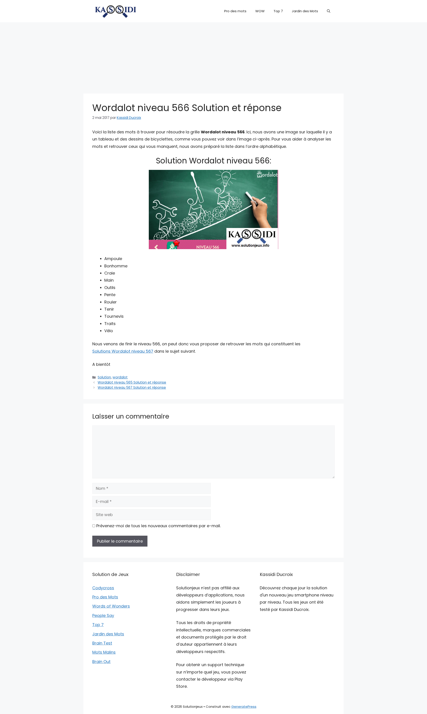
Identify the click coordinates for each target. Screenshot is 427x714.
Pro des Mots (105, 597)
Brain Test (102, 643)
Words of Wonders (111, 606)
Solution (104, 377)
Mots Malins (104, 652)
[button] (328, 11)
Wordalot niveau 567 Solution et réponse (132, 387)
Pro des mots (235, 11)
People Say (103, 615)
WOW (260, 11)
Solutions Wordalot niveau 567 (122, 351)
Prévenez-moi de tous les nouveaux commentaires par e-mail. (158, 526)
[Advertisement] (213, 55)
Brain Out (101, 661)
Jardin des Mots (305, 11)
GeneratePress (243, 706)
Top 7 (278, 11)
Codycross (103, 588)
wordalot (120, 377)
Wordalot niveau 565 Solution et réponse (132, 382)
